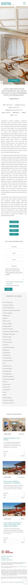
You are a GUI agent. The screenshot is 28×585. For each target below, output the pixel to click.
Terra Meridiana (23, 562)
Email (14, 253)
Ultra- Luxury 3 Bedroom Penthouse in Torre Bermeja (12, 482)
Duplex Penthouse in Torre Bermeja (12, 439)
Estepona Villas (5, 558)
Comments (14, 266)
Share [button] (14, 230)
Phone (14, 260)
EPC (14, 234)
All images (14, 80)
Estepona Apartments (6, 560)
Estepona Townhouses (7, 556)
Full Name (14, 247)
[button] (1, 82)
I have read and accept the (14, 282)
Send (8, 289)
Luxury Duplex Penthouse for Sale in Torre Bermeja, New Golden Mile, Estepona (12, 524)
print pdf (14, 226)
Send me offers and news (12, 285)
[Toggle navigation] (24, 3)
